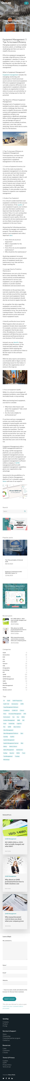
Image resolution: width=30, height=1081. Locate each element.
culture (22, 710)
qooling (5, 736)
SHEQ (18, 753)
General (16, 11)
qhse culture (17, 726)
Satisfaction (19, 749)
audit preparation (17, 700)
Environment (6, 717)
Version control (7, 689)
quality (20, 205)
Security (12, 753)
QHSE (23, 11)
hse (18, 717)
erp (4, 659)
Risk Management (8, 685)
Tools (23, 753)
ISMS (18, 720)
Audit (4, 652)
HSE (4, 665)
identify (16, 342)
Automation (8, 11)
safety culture (13, 746)
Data (4, 713)
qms (22, 733)
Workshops (6, 759)
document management (15, 713)
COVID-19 (14, 710)
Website (5, 980)
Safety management (8, 749)
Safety (5, 687)
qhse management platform (10, 733)
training (17, 756)
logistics (19, 723)
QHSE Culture (15, 13)
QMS (22, 16)
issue (4, 723)
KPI (4, 672)
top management (7, 756)
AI (4, 700)
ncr (4, 726)
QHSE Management (12, 16)
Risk (22, 743)
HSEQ (23, 717)
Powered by (9, 1074)
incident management (9, 720)
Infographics (6, 668)
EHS (4, 657)
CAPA (22, 704)
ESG (4, 661)
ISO (23, 720)
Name (5, 965)
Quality (5, 683)
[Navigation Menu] (26, 3)
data (10, 235)
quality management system (10, 743)
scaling (5, 753)
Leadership (11, 723)
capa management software (10, 707)
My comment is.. (7, 940)
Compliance (6, 710)
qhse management (8, 730)
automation (15, 704)
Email (5, 972)
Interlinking (6, 670)
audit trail (6, 704)
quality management (8, 740)
